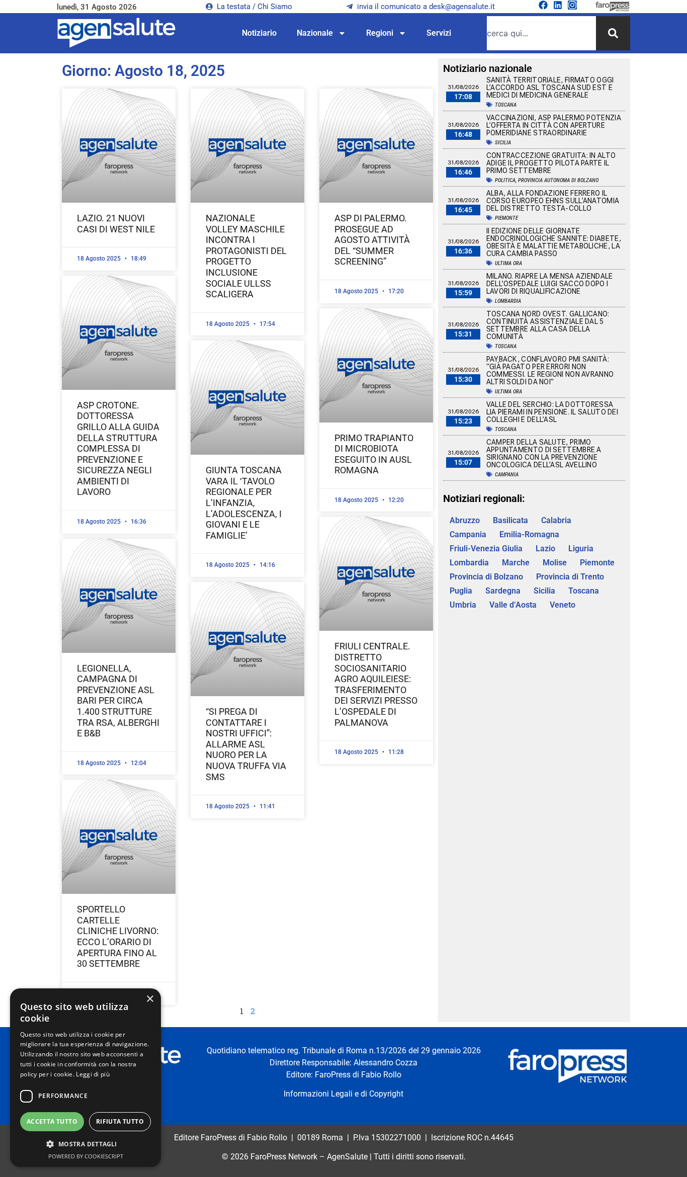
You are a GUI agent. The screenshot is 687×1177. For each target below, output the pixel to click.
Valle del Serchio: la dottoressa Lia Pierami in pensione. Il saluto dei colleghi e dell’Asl (552, 412)
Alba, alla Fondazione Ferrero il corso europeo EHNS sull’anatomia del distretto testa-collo (553, 200)
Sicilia (503, 142)
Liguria (580, 548)
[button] (85, 1144)
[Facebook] (543, 5)
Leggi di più (93, 1074)
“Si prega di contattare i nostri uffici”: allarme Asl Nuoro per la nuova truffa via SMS (246, 744)
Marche (516, 562)
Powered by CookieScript (85, 1156)
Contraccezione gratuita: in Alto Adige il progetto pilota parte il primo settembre (551, 163)
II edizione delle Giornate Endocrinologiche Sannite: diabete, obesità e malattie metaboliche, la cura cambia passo (553, 242)
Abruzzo (465, 520)
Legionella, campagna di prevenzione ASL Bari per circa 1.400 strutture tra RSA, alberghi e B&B (118, 701)
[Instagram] (572, 5)
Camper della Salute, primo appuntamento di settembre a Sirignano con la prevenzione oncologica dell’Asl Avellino (544, 453)
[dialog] (85, 1077)
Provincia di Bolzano (486, 576)
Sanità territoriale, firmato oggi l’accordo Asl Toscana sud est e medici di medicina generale (550, 87)
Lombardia (508, 301)
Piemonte (506, 218)
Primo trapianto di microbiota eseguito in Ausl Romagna (373, 454)
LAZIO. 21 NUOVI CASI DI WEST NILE (116, 223)
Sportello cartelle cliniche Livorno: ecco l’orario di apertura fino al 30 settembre (117, 936)
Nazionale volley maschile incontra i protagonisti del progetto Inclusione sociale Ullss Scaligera (246, 256)
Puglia (461, 591)
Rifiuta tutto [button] (120, 1121)
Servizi (438, 33)
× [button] (149, 999)
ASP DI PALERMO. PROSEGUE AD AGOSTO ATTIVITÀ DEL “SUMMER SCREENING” (372, 240)
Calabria (556, 520)
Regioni (379, 33)
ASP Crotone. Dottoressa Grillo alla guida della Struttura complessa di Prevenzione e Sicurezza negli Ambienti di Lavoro (118, 448)
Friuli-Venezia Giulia (486, 548)
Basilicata (510, 520)
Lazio (545, 548)
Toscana (506, 105)
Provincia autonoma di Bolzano (558, 180)
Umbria (463, 605)
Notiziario (259, 33)
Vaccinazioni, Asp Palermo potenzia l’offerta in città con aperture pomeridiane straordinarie (553, 125)
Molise (555, 562)
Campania (507, 474)
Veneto (562, 605)
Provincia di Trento (570, 576)
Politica (505, 180)
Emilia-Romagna (529, 534)
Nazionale (315, 33)
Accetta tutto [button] (52, 1121)
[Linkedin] (557, 5)
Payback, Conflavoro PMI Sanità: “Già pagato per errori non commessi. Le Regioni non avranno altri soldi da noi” (550, 370)
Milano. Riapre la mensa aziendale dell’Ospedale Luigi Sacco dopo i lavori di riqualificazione (549, 283)
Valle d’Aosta (513, 605)
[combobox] (541, 33)
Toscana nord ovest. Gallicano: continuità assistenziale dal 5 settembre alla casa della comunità (548, 325)
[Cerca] (613, 33)
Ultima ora (508, 263)
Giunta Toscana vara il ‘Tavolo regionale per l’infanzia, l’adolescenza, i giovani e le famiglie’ (244, 503)
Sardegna (503, 591)
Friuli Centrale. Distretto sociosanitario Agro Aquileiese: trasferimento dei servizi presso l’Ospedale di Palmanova (375, 684)
